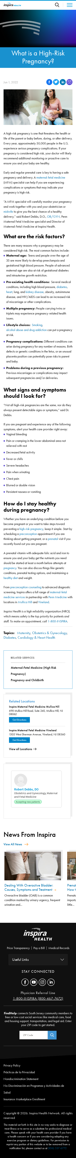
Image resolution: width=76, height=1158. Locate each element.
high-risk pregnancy (31, 529)
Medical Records (58, 948)
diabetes (62, 287)
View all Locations (20, 749)
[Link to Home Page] (38, 937)
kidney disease (35, 292)
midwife (8, 212)
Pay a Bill (39, 948)
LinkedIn (51, 982)
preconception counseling (25, 587)
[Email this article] (69, 84)
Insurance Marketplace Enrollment (24, 1099)
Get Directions (19, 719)
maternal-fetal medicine (50, 177)
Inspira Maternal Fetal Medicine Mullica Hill (34, 706)
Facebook (25, 982)
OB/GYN (53, 217)
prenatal (53, 539)
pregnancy (10, 568)
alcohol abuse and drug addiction (26, 330)
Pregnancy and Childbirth (27, 680)
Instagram (42, 982)
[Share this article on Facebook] (49, 84)
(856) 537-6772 (57, 1148)
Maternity (23, 633)
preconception (28, 534)
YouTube (33, 982)
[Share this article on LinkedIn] (63, 84)
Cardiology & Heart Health (36, 637)
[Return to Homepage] (12, 5)
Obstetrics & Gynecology (49, 633)
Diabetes (10, 637)
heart (9, 292)
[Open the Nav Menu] (67, 5)
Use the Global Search (59, 5)
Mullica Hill (25, 602)
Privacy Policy (12, 1065)
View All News (13, 844)
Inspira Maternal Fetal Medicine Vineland (32, 730)
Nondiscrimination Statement (21, 1079)
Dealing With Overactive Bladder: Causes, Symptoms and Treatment (28, 887)
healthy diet (11, 578)
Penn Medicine (57, 597)
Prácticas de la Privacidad (19, 1072)
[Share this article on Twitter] (56, 84)
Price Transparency (18, 948)
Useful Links (20, 959)
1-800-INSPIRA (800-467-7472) (38, 998)
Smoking (37, 325)
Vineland (43, 602)
